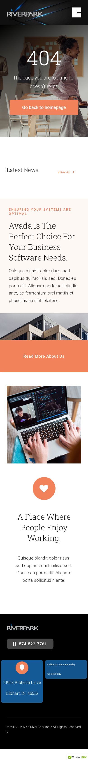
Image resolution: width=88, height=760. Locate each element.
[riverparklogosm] (25, 10)
